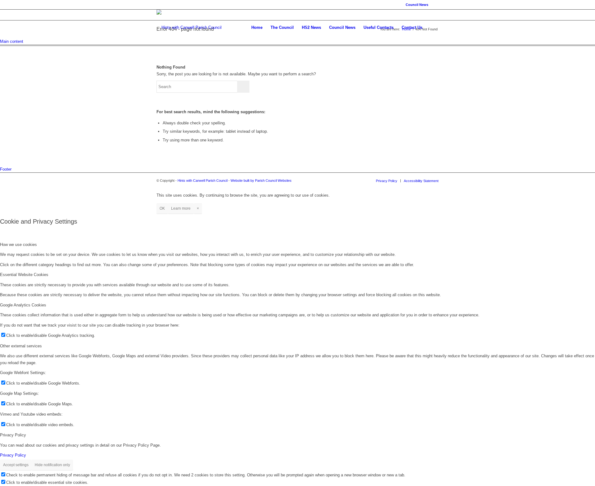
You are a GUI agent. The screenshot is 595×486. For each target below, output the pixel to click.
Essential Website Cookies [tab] (24, 274)
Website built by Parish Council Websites (261, 180)
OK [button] (162, 208)
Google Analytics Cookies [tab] (23, 305)
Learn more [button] (181, 208)
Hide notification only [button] (52, 465)
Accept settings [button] (16, 465)
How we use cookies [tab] (18, 244)
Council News (417, 5)
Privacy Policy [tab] (13, 435)
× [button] (198, 208)
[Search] (432, 28)
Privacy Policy (13, 455)
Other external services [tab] (21, 346)
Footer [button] (5, 169)
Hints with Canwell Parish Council (202, 180)
